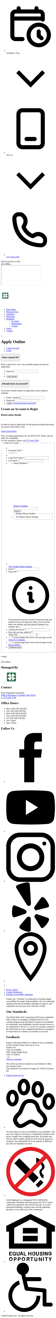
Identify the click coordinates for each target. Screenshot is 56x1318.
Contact (14, 326)
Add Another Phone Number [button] (20, 566)
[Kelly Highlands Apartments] (11, 682)
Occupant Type (15, 450)
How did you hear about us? (20, 632)
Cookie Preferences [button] (14, 992)
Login (9, 403)
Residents (10, 319)
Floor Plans (11, 309)
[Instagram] (30, 881)
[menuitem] (30, 309)
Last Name (13, 460)
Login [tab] (8, 350)
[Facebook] (30, 781)
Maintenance (16, 324)
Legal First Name (16, 458)
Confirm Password (16, 629)
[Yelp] (30, 931)
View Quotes (12, 377)
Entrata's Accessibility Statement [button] (19, 994)
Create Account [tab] (12, 348)
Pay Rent (15, 321)
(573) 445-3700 (32, 440)
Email (11, 569)
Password (10, 400)
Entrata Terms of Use (15, 1075)
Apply (8, 328)
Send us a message (14, 1059)
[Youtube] (30, 831)
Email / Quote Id (13, 397)
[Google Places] (30, 981)
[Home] (20, 305)
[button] (30, 622)
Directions (10, 316)
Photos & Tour (12, 312)
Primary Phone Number (28, 517)
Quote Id (10, 371)
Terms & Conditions (16, 640)
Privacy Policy (14, 645)
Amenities (10, 314)
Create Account (15, 647)
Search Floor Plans (9, 431)
